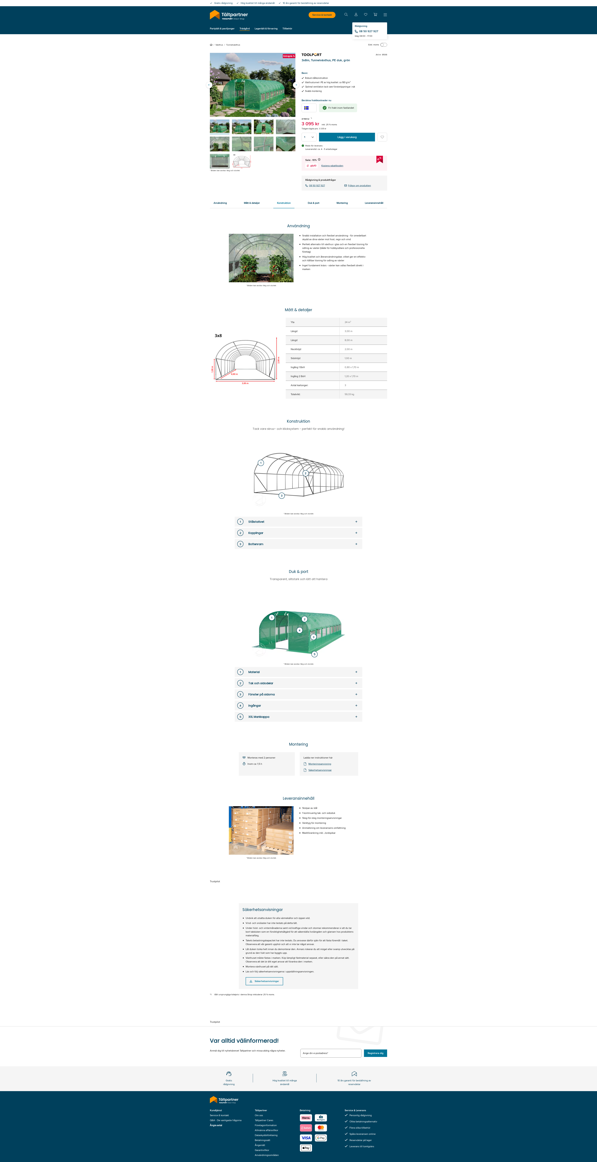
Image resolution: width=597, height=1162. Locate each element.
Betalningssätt (262, 1140)
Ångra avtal (216, 1125)
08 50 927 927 (368, 31)
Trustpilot (215, 881)
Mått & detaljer (252, 203)
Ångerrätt (260, 1145)
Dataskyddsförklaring (266, 1135)
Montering (342, 203)
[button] (375, 14)
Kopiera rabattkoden (332, 165)
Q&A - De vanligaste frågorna (225, 1120)
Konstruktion (284, 203)
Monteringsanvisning (319, 764)
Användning (220, 203)
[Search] (346, 15)
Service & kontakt (322, 15)
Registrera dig (375, 1053)
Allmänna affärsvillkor (266, 1130)
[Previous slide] (209, 85)
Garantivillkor (262, 1150)
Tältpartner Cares (264, 1120)
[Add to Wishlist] (382, 137)
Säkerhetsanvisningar (320, 770)
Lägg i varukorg (347, 137)
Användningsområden (267, 1155)
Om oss (259, 1115)
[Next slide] (296, 85)
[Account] (356, 15)
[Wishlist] (365, 15)
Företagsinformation (266, 1125)
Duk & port (313, 203)
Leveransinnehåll (374, 203)
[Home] (212, 45)
